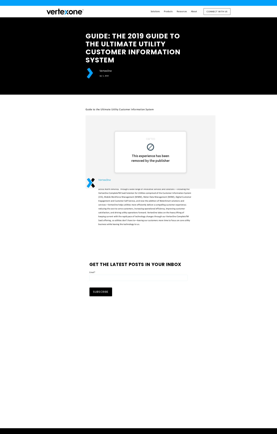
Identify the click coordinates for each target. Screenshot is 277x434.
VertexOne (106, 71)
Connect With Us (217, 11)
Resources (182, 11)
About (194, 11)
